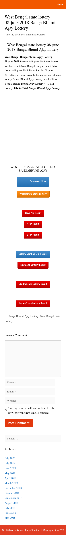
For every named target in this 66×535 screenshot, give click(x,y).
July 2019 (10, 463)
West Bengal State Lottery (33, 194)
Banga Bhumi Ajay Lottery (23, 316)
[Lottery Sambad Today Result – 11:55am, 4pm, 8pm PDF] (15, 4)
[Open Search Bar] (41, 4)
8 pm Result (33, 235)
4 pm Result (33, 224)
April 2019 (10, 478)
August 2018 (11, 503)
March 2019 (11, 483)
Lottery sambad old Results (33, 254)
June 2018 (10, 513)
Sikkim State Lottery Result (33, 284)
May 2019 (10, 473)
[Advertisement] (33, 128)
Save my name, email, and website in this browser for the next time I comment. (31, 410)
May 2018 (10, 517)
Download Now (38, 181)
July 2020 (10, 458)
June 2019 (10, 468)
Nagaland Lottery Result (33, 265)
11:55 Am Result (33, 213)
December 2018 (13, 488)
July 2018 (10, 508)
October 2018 (12, 493)
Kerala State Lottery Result (33, 303)
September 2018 (13, 498)
